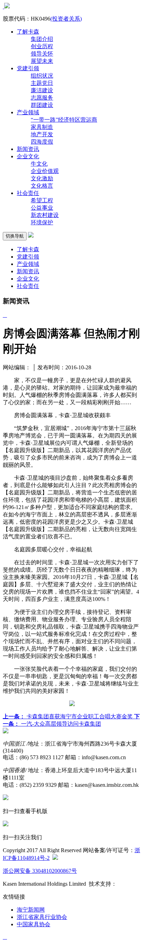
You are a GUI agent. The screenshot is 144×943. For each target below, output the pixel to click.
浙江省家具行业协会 (42, 917)
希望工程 (42, 200)
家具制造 (42, 127)
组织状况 (42, 76)
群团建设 (42, 105)
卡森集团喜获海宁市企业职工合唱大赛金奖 (68, 716)
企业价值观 (45, 171)
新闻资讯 (28, 149)
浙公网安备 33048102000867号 (40, 871)
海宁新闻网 (31, 910)
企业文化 (28, 156)
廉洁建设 (42, 90)
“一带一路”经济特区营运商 (64, 120)
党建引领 (28, 68)
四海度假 (42, 142)
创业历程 (42, 46)
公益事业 (42, 208)
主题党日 (42, 83)
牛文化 (39, 164)
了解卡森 (28, 32)
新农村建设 (45, 215)
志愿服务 (42, 98)
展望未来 (42, 61)
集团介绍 (42, 39)
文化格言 (42, 186)
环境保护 (42, 222)
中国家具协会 (33, 924)
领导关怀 (42, 54)
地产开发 (42, 134)
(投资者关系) (66, 19)
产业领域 (28, 112)
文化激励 (42, 178)
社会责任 (28, 193)
